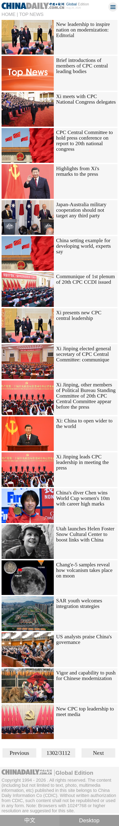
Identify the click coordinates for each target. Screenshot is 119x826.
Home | (10, 14)
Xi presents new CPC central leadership (78, 315)
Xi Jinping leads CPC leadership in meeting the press (82, 462)
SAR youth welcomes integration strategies (79, 603)
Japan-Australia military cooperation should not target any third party (81, 210)
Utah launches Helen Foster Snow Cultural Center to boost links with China (85, 534)
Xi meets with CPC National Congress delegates (86, 99)
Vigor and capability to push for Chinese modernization (86, 675)
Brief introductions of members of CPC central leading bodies (82, 65)
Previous (19, 753)
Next (98, 753)
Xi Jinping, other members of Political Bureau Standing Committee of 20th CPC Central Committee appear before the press (86, 396)
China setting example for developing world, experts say (83, 246)
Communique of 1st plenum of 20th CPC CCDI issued (85, 279)
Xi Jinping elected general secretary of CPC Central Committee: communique (83, 354)
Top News (31, 14)
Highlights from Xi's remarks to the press (77, 171)
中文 (29, 820)
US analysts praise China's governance (84, 639)
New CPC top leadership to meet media (85, 711)
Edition (77, 4)
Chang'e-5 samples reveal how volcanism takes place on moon (84, 570)
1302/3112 (58, 753)
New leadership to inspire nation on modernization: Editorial (83, 29)
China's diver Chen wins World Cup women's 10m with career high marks (83, 498)
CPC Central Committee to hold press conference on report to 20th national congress (84, 140)
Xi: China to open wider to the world (84, 423)
